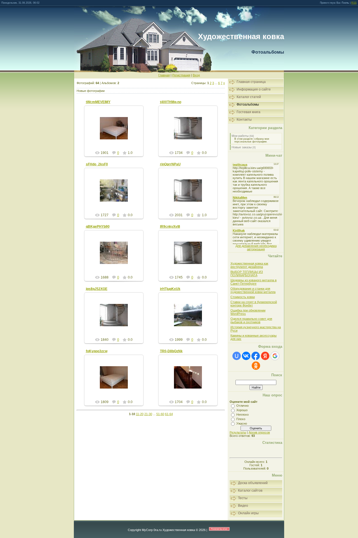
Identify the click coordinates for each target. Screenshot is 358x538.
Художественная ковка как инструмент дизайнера (249, 265)
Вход (196, 75)
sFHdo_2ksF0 (97, 164)
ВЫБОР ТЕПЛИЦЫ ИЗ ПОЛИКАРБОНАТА (246, 273)
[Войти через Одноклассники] (256, 365)
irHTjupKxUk (170, 289)
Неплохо (242, 414)
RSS (354, 2)
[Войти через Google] (274, 355)
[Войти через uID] (236, 356)
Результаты (238, 432)
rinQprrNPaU (170, 164)
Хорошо (242, 410)
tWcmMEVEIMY (98, 102)
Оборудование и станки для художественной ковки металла (252, 290)
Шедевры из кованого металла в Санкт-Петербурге (253, 281)
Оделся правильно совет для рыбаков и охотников (251, 320)
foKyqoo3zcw (96, 351)
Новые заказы (242, 147)
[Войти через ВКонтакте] (246, 356)
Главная (164, 75)
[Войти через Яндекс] (265, 356)
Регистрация (181, 75)
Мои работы (240, 135)
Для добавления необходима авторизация (256, 247)
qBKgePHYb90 (98, 226)
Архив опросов (259, 432)
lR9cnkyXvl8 (170, 226)
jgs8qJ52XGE (96, 289)
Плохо (240, 419)
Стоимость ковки (242, 297)
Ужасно (241, 423)
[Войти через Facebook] (255, 356)
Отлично (242, 405)
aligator (116, 133)
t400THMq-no (170, 102)
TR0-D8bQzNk (171, 351)
